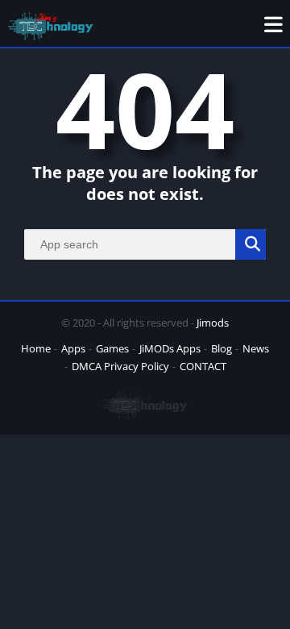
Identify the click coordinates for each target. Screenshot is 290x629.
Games (112, 348)
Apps (73, 348)
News (255, 348)
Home (36, 348)
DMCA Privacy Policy (120, 366)
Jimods (213, 322)
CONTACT (203, 366)
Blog (221, 348)
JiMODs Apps (170, 348)
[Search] (250, 244)
